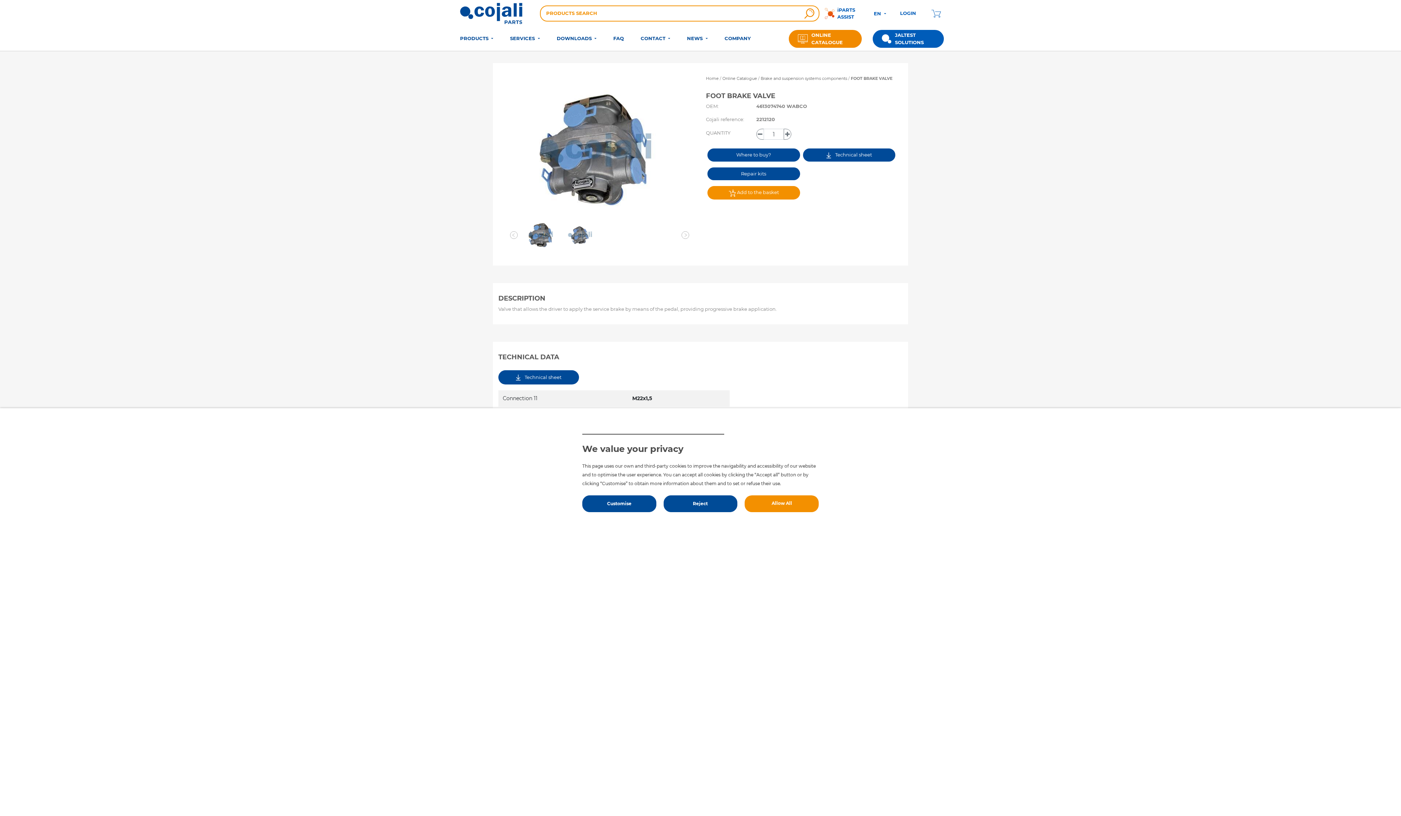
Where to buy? (753, 155)
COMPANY (738, 38)
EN (878, 13)
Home (712, 78)
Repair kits (753, 174)
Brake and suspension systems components (804, 78)
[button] (514, 235)
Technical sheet (853, 155)
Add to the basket (757, 192)
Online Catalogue (739, 78)
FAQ (618, 38)
